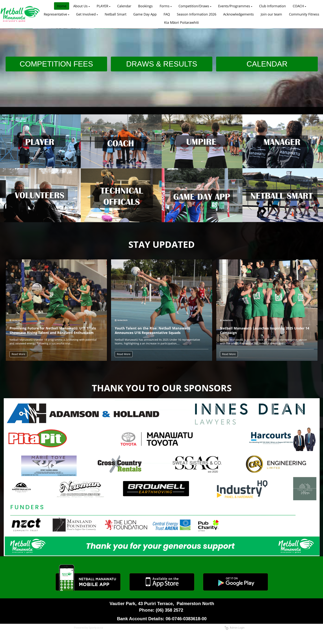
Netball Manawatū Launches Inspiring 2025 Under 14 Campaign (264, 330)
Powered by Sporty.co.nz (88, 627)
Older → (161, 367)
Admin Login (236, 627)
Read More (18, 354)
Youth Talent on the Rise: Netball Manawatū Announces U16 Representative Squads (152, 330)
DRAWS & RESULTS (161, 64)
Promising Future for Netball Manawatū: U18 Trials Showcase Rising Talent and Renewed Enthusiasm (53, 330)
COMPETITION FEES (56, 64)
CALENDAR (267, 64)
